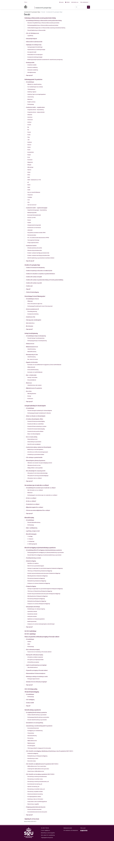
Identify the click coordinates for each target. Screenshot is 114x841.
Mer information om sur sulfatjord (35, 490)
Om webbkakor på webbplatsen (71, 830)
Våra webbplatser (84, 2)
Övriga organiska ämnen (33, 242)
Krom (29, 157)
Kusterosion (30, 398)
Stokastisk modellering (33, 69)
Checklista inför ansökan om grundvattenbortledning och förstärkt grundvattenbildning (44, 280)
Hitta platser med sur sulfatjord (35, 478)
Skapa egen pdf (29, 75)
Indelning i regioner (32, 91)
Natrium (29, 169)
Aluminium (30, 117)
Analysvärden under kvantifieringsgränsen (37, 801)
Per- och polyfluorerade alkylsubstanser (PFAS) (38, 237)
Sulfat (29, 189)
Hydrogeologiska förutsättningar (35, 47)
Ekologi (29, 396)
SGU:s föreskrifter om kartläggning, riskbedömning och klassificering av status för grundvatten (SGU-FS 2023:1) (49, 751)
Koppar (29, 154)
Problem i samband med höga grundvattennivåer (39, 255)
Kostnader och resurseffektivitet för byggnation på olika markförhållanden (44, 364)
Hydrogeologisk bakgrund (31, 38)
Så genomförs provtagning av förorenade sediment (37, 670)
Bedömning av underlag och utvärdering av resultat (37, 676)
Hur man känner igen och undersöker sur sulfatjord (37, 485)
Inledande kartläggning (31, 561)
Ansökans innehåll (30, 702)
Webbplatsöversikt (68, 828)
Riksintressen (29, 383)
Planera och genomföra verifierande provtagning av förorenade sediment (42, 637)
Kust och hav (29, 391)
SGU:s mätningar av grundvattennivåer (34, 457)
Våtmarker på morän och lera (34, 465)
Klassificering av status (33, 758)
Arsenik (29, 124)
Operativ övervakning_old (33, 786)
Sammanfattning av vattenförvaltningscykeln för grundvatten (39, 726)
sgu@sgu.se (47, 830)
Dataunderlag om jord (32, 439)
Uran (29, 199)
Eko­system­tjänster (32, 380)
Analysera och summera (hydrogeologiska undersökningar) (41, 624)
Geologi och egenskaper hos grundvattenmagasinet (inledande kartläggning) (45, 568)
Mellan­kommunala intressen (32, 347)
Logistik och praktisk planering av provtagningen (36, 665)
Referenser (30, 99)
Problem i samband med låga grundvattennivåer (38, 252)
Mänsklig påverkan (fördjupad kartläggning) (38, 596)
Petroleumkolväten (32, 235)
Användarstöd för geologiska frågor (32, 12)
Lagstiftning (30, 35)
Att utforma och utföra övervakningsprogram (38, 452)
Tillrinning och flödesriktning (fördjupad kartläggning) (40, 591)
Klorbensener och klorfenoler (34, 227)
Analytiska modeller (32, 64)
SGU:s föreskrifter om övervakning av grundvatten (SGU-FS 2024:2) (40, 774)
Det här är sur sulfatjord (31, 498)
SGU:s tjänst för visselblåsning (48, 835)
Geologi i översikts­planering (31, 333)
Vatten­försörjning (32, 349)
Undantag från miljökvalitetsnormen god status (38, 768)
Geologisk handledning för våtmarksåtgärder (35, 406)
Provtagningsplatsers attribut (34, 796)
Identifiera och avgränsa (33, 563)
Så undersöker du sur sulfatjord (32, 504)
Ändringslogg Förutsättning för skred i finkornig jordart (40, 306)
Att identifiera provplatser (33, 662)
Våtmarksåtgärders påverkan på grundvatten (35, 460)
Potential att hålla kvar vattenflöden (36, 423)
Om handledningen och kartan (32, 299)
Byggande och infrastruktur (32, 362)
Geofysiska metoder (32, 616)
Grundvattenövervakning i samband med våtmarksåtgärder (38, 447)
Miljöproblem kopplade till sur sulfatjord (34, 507)
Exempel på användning (33, 314)
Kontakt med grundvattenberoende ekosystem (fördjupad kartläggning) (44, 593)
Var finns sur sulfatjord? (31, 501)
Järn (29, 139)
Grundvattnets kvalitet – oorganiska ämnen (35, 107)
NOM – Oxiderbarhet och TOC (34, 179)
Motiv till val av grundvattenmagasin (36, 565)
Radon (29, 184)
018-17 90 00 (46, 828)
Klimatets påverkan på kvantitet (35, 247)
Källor (29, 644)
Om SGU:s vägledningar (30, 634)
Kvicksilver (30, 159)
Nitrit (29, 177)
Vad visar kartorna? (32, 204)
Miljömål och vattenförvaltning (34, 84)
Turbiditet (30, 197)
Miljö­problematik (31, 367)
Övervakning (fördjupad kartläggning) (36, 598)
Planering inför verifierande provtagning (34, 655)
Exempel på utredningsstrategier (35, 57)
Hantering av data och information (35, 799)
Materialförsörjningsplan (31, 534)
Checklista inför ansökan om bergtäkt (34, 277)
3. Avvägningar (31, 541)
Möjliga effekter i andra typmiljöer (35, 467)
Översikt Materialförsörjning (34, 522)
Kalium (29, 147)
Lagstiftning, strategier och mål (32, 531)
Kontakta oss (75, 2)
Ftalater (29, 222)
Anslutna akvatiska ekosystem (34, 809)
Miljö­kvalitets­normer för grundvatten (34, 388)
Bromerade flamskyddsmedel (34, 215)
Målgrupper (30, 301)
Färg (29, 137)
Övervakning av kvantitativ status (35, 779)
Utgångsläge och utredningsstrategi (33, 44)
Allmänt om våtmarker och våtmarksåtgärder (35, 416)
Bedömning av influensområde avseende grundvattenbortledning (40, 18)
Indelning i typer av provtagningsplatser (37, 94)
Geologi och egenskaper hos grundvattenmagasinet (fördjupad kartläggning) (45, 588)
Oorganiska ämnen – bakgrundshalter (36, 112)
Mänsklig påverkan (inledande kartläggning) (38, 575)
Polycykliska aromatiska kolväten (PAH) (36, 232)
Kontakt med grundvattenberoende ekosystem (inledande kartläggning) (44, 573)
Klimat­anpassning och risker (32, 354)
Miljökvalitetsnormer (32, 740)
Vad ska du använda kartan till (32, 309)
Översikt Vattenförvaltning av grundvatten (37, 719)
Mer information (29, 326)
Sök (88, 7)
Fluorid (29, 132)
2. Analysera (30, 538)
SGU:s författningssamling (31, 689)
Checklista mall (29, 286)
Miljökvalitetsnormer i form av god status (37, 766)
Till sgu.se (25, 2)
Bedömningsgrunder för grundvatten (33, 79)
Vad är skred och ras (30, 323)
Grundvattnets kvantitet (31, 245)
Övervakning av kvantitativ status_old (36, 789)
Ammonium (30, 119)
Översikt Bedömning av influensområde (36, 30)
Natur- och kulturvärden (31, 375)
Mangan (29, 164)
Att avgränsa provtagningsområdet (35, 659)
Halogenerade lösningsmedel (34, 225)
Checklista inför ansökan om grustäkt (34, 283)
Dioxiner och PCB (31, 217)
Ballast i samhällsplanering (31, 528)
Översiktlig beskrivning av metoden (33, 558)
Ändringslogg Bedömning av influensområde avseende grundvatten (43, 25)
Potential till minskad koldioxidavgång (36, 428)
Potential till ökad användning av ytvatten (37, 426)
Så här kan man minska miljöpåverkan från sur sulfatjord (38, 510)
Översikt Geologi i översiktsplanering (36, 338)
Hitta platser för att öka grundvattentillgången (38, 475)
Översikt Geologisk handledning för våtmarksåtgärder (40, 410)
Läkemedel (30, 230)
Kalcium (29, 144)
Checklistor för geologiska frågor (32, 265)
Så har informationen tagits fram (35, 303)
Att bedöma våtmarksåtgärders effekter (34, 419)
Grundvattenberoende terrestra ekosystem (37, 811)
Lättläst (68, 2)
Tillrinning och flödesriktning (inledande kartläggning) (40, 570)
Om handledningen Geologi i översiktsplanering (36, 336)
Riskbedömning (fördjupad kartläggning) (37, 601)
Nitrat (29, 174)
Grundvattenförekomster (33, 728)
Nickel (29, 172)
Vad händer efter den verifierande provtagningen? (36, 682)
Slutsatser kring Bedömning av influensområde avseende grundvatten (43, 22)
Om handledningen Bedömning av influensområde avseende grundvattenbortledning (44, 20)
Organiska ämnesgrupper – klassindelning (37, 210)
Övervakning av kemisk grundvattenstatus (37, 776)
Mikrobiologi (30, 167)
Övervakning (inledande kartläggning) (36, 578)
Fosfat (29, 134)
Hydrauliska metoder (32, 611)
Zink (29, 202)
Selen (29, 187)
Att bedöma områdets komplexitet (35, 657)
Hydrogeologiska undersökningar (33, 606)
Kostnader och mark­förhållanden (35, 372)
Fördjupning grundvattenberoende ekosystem (35, 807)
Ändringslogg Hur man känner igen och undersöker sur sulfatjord (42, 495)
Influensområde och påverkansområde (34, 41)
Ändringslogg (31, 104)
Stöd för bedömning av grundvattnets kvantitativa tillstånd (41, 257)
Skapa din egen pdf (30, 261)
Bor (28, 129)
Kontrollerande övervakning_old (35, 784)
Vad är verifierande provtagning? (33, 649)
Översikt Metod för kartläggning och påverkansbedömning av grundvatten (44, 555)
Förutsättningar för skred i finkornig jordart (35, 296)
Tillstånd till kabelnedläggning (32, 292)
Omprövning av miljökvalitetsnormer (36, 771)
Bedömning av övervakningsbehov (35, 449)
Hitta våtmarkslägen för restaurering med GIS (35, 471)
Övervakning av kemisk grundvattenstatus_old (38, 781)
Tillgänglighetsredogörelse (47, 837)
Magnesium (30, 162)
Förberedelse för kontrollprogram (35, 54)
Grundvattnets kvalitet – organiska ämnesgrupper (36, 208)
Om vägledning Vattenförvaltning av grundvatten (36, 712)
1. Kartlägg (30, 536)
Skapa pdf (28, 289)
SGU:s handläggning (30, 699)
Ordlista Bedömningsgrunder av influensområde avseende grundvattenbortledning (46, 27)
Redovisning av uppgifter (33, 804)
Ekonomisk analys (32, 761)
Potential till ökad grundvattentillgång (36, 421)
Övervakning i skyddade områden (35, 791)
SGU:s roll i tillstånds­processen (32, 33)
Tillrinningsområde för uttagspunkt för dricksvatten (39, 748)
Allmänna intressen (30, 343)
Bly (28, 127)
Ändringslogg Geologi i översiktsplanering (37, 340)
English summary (31, 101)
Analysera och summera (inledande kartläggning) (39, 583)
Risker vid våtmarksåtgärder (34, 433)
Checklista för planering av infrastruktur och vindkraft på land (39, 270)
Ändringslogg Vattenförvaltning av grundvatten (38, 717)
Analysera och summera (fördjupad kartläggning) (39, 603)
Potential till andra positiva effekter (35, 431)
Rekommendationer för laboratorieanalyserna (35, 673)
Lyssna (61, 2)
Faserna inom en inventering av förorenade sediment (39, 651)
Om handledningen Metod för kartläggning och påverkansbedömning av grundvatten (44, 550)
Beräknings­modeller (30, 62)
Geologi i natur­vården (32, 377)
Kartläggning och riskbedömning (35, 730)
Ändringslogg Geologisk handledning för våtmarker (39, 413)
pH (28, 182)
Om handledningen (30, 82)
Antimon (29, 122)
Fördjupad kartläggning (31, 586)
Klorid (29, 149)
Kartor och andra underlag (31, 437)
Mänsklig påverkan (32, 393)
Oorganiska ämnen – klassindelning (36, 109)
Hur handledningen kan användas (35, 86)
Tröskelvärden (31, 733)
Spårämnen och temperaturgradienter (36, 619)
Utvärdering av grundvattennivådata (36, 454)
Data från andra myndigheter (34, 444)
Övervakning (30, 738)
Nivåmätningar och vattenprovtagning (36, 609)
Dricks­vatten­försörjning (33, 369)
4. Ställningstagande (32, 543)
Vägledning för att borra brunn (32, 819)
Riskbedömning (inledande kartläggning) (37, 580)
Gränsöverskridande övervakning (35, 794)
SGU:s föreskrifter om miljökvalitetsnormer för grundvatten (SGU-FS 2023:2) (42, 764)
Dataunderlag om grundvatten (34, 441)
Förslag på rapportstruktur (34, 678)
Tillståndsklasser (31, 89)
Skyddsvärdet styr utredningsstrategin (36, 49)
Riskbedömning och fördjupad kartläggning (37, 756)
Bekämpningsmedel (32, 212)
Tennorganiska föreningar (33, 240)
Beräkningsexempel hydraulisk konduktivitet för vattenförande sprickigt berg (45, 59)
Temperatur (30, 194)
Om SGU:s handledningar (30, 631)
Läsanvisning (31, 96)
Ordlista (29, 641)
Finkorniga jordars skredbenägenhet (33, 320)
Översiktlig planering (32, 311)
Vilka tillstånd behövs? (33, 667)
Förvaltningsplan (31, 745)
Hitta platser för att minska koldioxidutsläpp (38, 473)
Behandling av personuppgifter (48, 832)
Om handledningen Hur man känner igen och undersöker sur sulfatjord (40, 488)
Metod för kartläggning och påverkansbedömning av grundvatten (40, 548)
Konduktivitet (31, 152)
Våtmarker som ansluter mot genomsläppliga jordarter (40, 462)
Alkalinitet (30, 114)
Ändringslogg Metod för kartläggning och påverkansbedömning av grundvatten (46, 552)
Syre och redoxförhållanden (34, 192)
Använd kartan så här (30, 317)
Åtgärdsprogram (31, 743)
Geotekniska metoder (32, 614)
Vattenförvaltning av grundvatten (33, 710)
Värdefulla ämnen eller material (34, 385)
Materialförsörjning (32, 351)
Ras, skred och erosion (33, 359)
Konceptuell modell (32, 52)
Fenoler (29, 220)
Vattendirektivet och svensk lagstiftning (34, 722)
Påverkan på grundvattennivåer (35, 250)
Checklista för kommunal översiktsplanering (35, 267)
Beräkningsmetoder (32, 621)
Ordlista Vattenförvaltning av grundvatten (37, 714)
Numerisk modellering (32, 67)
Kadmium (30, 142)
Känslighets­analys (32, 72)
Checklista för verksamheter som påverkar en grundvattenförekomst (40, 273)
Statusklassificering (32, 735)
